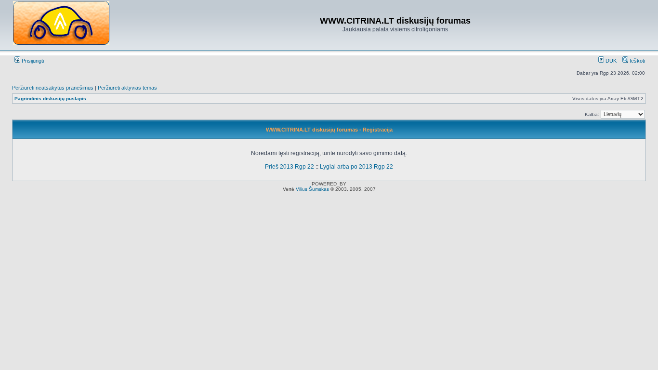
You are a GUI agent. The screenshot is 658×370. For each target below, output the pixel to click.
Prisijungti (32, 61)
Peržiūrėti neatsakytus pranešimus (52, 88)
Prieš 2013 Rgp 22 (289, 166)
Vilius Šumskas (312, 189)
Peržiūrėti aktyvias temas (127, 88)
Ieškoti (636, 61)
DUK (610, 61)
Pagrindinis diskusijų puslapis (50, 98)
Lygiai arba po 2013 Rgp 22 (356, 166)
